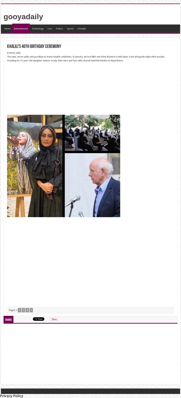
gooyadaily (23, 16)
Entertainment (21, 28)
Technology (38, 28)
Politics (59, 28)
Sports (70, 28)
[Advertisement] (90, 88)
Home (7, 28)
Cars (50, 28)
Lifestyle (82, 28)
